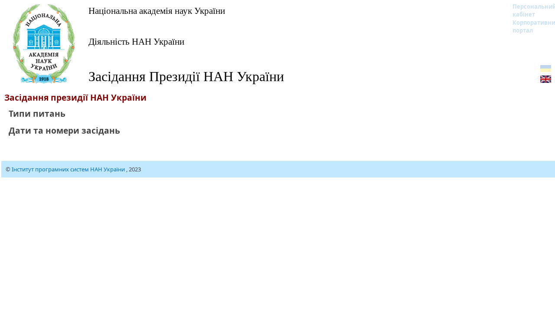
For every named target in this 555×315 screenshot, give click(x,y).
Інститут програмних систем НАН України (69, 169)
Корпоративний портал (529, 26)
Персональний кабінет (529, 10)
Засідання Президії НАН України (186, 75)
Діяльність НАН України (136, 41)
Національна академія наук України (156, 10)
